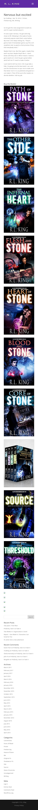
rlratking (8, 18)
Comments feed (9, 790)
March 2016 (7, 679)
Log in (6, 784)
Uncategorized (8, 773)
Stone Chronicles (9, 770)
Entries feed (8, 787)
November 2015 (9, 691)
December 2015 (9, 688)
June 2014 (7, 727)
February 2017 (8, 670)
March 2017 (7, 667)
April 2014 (7, 733)
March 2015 (7, 709)
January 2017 (8, 673)
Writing (17, 20)
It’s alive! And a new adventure (14, 640)
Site (5, 764)
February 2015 (8, 712)
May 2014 (7, 730)
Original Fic (7, 758)
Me (13, 20)
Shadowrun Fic (8, 761)
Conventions (8, 740)
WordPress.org (8, 793)
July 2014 (7, 724)
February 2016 (8, 682)
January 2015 (8, 715)
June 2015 (7, 700)
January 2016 (8, 685)
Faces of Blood (8, 743)
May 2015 (7, 703)
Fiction (25, 18)
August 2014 (8, 721)
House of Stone (9, 752)
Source (6, 767)
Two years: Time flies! (11, 626)
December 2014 (9, 718)
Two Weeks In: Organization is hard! (15, 631)
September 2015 (9, 697)
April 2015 (7, 706)
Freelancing (7, 20)
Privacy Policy (19, 805)
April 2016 (7, 676)
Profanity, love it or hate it (12, 629)
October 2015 (8, 694)
